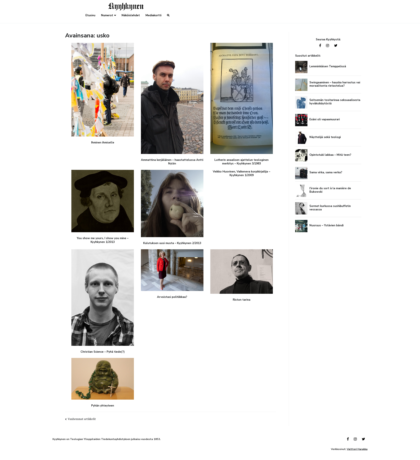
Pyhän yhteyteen (102, 405)
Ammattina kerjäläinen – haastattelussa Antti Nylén (172, 161)
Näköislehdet (131, 15)
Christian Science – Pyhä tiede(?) (103, 352)
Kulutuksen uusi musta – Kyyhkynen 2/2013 (172, 243)
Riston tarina (241, 300)
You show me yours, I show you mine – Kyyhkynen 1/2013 (102, 240)
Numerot (107, 15)
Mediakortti (153, 15)
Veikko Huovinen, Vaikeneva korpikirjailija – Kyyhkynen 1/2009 (241, 173)
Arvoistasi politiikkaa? (172, 297)
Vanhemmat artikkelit (82, 419)
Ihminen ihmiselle (102, 142)
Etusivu (90, 15)
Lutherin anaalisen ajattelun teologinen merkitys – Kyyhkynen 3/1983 (241, 161)
